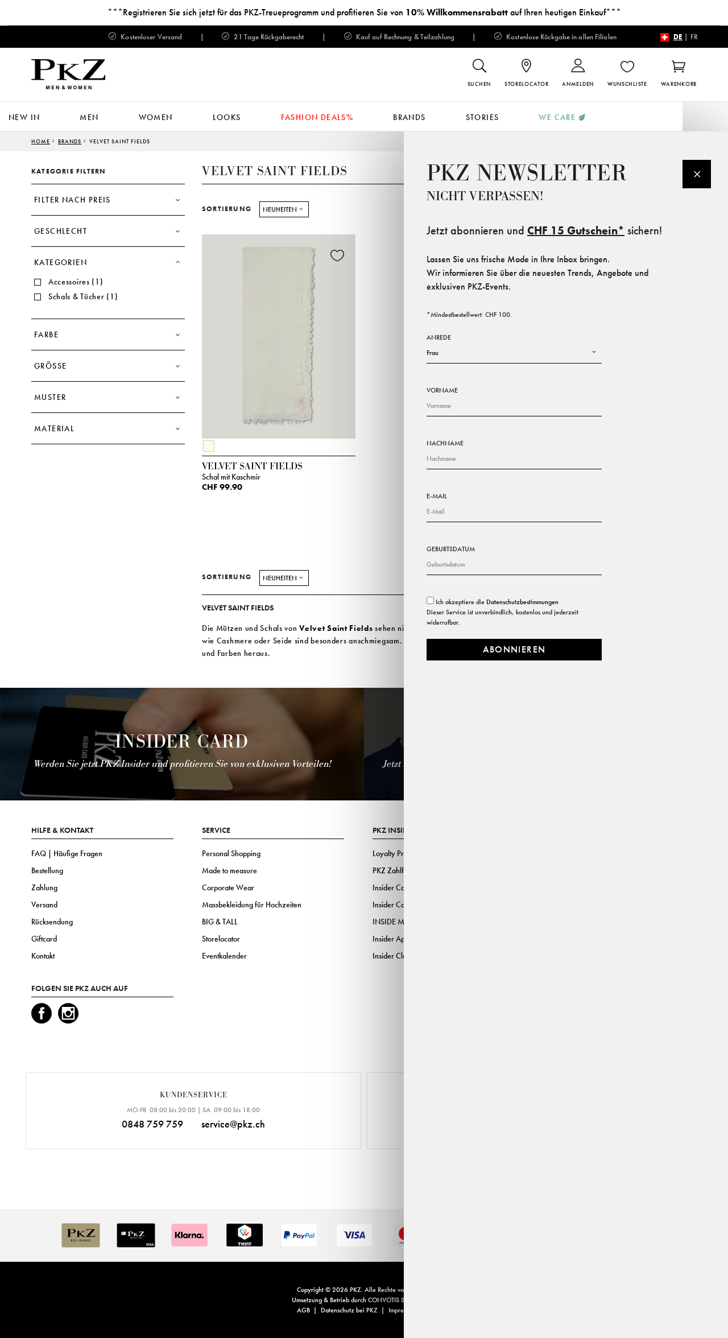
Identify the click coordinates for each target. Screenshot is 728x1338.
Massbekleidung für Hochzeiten (251, 904)
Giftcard (44, 939)
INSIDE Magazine (401, 921)
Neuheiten (280, 209)
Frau (433, 352)
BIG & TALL (220, 921)
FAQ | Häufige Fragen (66, 853)
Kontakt (43, 956)
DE (677, 37)
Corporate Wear (228, 887)
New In (24, 117)
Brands (409, 117)
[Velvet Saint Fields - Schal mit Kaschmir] (278, 333)
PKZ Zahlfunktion (400, 870)
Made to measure (229, 870)
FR (694, 37)
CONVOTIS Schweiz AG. (402, 1299)
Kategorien (60, 262)
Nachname (445, 443)
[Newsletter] (696, 174)
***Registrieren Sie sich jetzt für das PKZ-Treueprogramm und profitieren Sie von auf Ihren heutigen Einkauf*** (364, 12)
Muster (50, 397)
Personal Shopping (231, 853)
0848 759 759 (152, 1123)
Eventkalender (224, 956)
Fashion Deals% (317, 117)
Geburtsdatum (451, 549)
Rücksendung (52, 921)
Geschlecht (60, 231)
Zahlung (44, 887)
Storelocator (221, 939)
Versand (44, 904)
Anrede (439, 337)
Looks (227, 117)
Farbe (46, 334)
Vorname (442, 390)
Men (89, 117)
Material (54, 428)
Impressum (402, 1310)
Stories (482, 117)
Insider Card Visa (400, 887)
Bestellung (47, 870)
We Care (557, 117)
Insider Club (392, 956)
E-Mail (437, 496)
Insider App (391, 939)
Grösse (50, 366)
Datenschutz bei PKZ (349, 1310)
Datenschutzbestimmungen (522, 601)
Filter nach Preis (72, 200)
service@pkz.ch (233, 1123)
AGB (303, 1310)
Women (156, 117)
